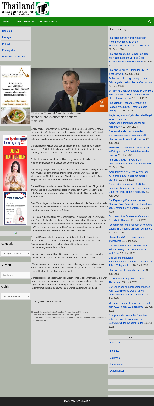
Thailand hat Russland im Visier (126, 270)
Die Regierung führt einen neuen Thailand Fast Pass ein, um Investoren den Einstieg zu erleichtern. (130, 204)
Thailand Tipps (47, 21)
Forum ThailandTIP (24, 21)
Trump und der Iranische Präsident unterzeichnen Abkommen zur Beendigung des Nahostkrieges (128, 319)
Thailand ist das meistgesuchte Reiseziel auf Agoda (56, 315)
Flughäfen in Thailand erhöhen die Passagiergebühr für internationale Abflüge (128, 107)
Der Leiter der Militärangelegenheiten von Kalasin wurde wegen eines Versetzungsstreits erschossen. (129, 291)
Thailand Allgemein (79, 312)
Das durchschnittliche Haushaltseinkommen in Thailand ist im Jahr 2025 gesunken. (131, 261)
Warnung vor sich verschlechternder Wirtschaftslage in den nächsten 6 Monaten (129, 176)
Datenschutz (117, 370)
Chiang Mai (8, 50)
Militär (67, 312)
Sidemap (115, 358)
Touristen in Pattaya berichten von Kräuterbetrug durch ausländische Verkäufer (128, 249)
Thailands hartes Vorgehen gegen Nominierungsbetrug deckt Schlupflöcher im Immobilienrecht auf (129, 41)
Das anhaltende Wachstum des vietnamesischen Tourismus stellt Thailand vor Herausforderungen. (127, 135)
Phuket (6, 43)
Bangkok (38, 312)
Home (6, 21)
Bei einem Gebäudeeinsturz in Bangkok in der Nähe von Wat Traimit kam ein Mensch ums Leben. (131, 94)
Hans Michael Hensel (14, 56)
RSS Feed (115, 351)
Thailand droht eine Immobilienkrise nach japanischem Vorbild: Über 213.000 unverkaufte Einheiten (128, 57)
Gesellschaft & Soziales (53, 312)
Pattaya (6, 37)
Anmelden (115, 342)
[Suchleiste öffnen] (149, 21)
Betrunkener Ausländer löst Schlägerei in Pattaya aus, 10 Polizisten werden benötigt (130, 151)
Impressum (116, 364)
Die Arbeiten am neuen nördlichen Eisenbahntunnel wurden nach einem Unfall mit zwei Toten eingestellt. (129, 188)
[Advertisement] (69, 47)
